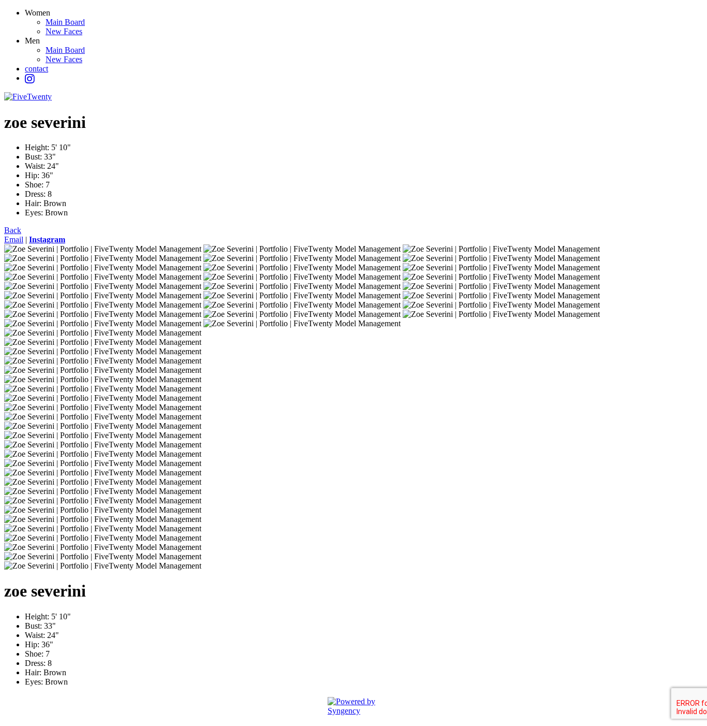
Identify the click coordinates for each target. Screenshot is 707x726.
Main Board (65, 22)
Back (12, 230)
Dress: (36, 194)
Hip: (33, 175)
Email (13, 239)
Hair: (34, 203)
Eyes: (35, 212)
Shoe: (35, 184)
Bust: (34, 156)
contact (36, 68)
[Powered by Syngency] (353, 706)
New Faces (64, 31)
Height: (38, 147)
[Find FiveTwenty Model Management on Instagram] (30, 79)
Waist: (36, 166)
